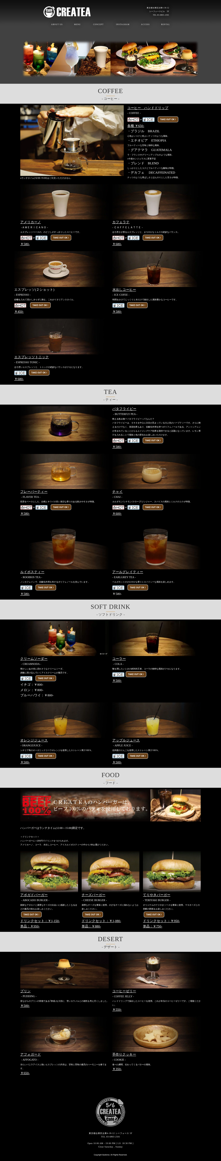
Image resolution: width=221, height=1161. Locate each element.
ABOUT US (57, 24)
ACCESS (145, 24)
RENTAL (165, 24)
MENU (77, 24)
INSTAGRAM (123, 24)
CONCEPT (98, 24)
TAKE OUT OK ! (168, 119)
